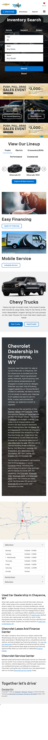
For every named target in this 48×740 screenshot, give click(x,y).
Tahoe (21, 414)
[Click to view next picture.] (44, 91)
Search (24, 69)
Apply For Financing (11, 226)
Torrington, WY (14, 453)
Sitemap (24, 692)
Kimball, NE (27, 456)
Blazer (18, 412)
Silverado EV (13, 484)
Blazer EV (35, 427)
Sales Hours (9, 545)
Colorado (24, 473)
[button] (9, 12)
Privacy (30, 692)
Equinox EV (15, 430)
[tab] (9, 30)
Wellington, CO (27, 451)
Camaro (21, 463)
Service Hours (10, 577)
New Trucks (15, 324)
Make (9, 46)
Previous (4, 169)
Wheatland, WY (14, 451)
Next (43, 169)
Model (9, 55)
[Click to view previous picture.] (3, 91)
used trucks (35, 615)
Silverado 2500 (19, 476)
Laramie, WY (32, 448)
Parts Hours (9, 582)
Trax (37, 419)
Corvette (12, 466)
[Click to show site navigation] (44, 12)
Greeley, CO (13, 456)
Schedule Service (11, 265)
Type (8, 37)
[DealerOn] (8, 689)
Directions (23, 12)
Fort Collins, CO (27, 453)
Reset (24, 74)
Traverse (28, 412)
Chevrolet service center (23, 670)
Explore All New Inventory (24, 181)
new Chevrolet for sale (17, 443)
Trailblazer (12, 419)
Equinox (11, 412)
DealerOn (18, 692)
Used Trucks (31, 324)
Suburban (32, 414)
